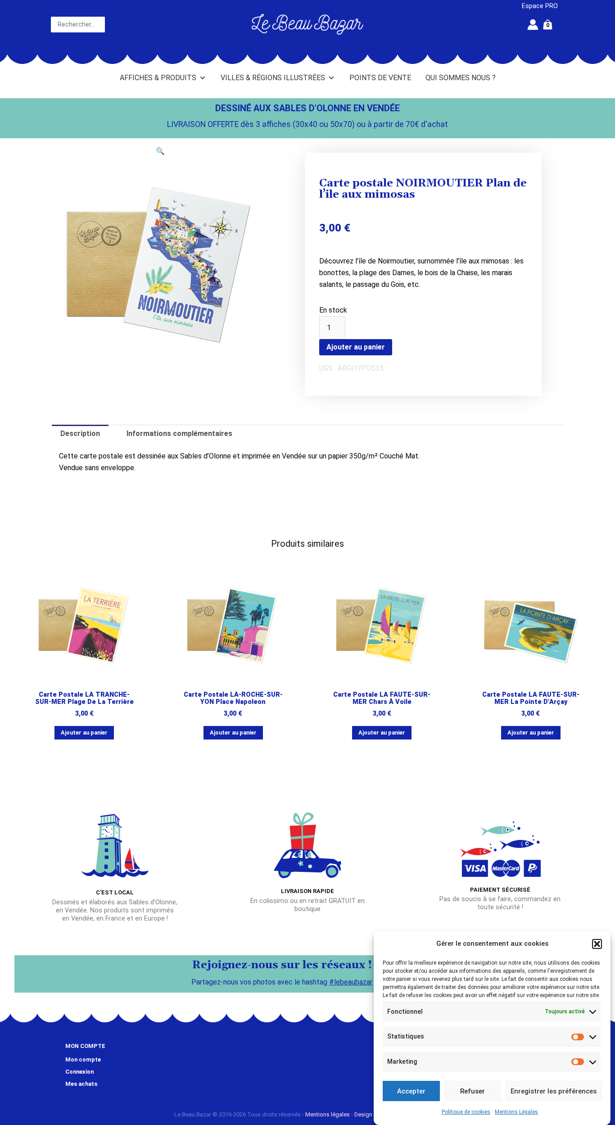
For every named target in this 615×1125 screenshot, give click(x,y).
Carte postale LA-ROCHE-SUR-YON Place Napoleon (233, 698)
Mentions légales (327, 1114)
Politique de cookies (466, 1112)
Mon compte (83, 1059)
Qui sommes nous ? (460, 77)
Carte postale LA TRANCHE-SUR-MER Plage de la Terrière (84, 698)
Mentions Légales (516, 1112)
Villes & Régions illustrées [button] (273, 77)
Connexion (79, 1071)
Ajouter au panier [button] (84, 732)
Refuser (472, 1091)
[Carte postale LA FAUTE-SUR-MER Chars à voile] (382, 625)
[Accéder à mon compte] (532, 24)
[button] (596, 943)
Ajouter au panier (355, 347)
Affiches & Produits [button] (158, 77)
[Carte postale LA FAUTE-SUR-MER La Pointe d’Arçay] (530, 625)
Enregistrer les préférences (554, 1091)
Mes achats (81, 1083)
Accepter (411, 1091)
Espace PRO (540, 6)
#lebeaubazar (350, 982)
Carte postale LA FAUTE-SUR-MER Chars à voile (381, 698)
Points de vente (380, 77)
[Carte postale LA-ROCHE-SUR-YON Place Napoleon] (233, 625)
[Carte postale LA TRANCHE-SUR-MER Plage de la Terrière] (84, 625)
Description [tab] (80, 433)
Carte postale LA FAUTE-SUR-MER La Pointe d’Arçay (530, 698)
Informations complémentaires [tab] (179, 433)
